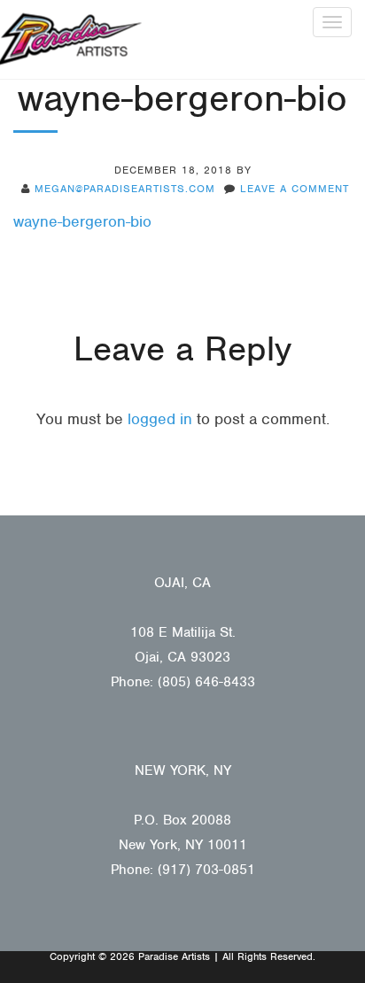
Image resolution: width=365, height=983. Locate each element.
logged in (160, 419)
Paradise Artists (71, 39)
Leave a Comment (294, 189)
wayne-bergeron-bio (82, 221)
